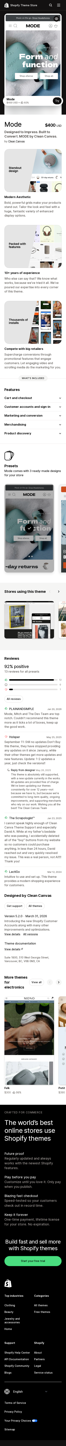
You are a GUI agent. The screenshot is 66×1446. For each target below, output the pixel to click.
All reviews (14, 698)
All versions (30, 934)
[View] (29, 620)
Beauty (8, 1311)
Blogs (8, 1372)
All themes (35, 905)
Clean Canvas (16, 141)
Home (8, 1328)
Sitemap (9, 1429)
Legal (37, 1365)
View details (12, 934)
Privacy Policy (13, 1411)
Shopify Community (16, 1365)
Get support (14, 905)
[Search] (51, 5)
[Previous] (50, 591)
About (38, 1352)
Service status (43, 1372)
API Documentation (16, 1359)
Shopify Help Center (17, 1352)
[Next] (59, 591)
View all (37, 982)
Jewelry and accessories (12, 1320)
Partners (39, 1359)
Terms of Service (15, 1402)
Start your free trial (33, 1260)
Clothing (9, 1305)
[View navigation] (59, 5)
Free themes (42, 1311)
